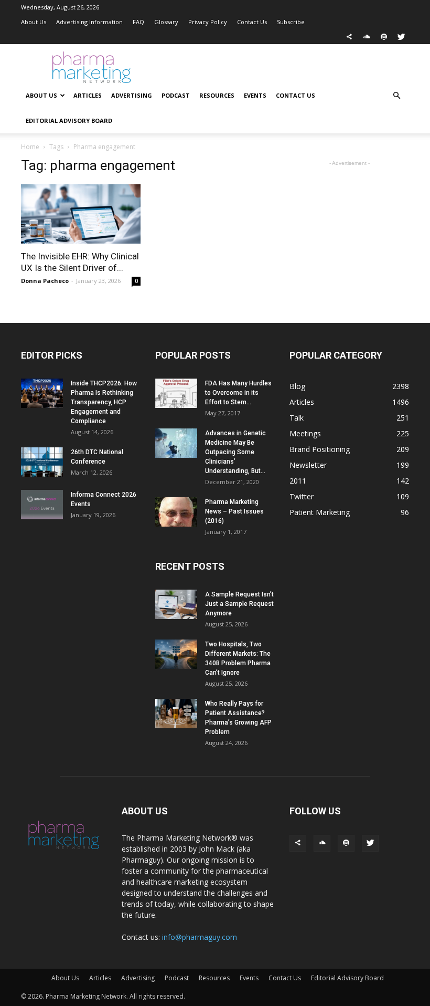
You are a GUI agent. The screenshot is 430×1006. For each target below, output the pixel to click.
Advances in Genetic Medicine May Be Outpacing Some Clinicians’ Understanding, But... (235, 452)
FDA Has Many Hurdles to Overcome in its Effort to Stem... (238, 393)
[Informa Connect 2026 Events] (42, 504)
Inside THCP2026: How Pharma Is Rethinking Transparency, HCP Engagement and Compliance (104, 402)
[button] (396, 96)
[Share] (349, 36)
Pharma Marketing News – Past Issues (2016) (234, 511)
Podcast (176, 95)
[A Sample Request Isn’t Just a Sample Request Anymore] (176, 604)
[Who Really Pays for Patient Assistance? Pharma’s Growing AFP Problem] (176, 713)
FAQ (138, 22)
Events (255, 95)
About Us (33, 22)
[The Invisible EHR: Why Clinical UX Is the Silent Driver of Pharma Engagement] (81, 214)
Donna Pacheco (45, 281)
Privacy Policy (207, 22)
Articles (87, 95)
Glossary (166, 22)
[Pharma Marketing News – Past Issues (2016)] (176, 512)
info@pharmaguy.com (199, 937)
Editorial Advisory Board (69, 120)
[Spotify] (384, 36)
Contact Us (252, 22)
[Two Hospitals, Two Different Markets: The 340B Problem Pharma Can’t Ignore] (176, 654)
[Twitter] (401, 36)
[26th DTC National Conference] (42, 462)
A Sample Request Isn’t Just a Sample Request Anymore (239, 604)
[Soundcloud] (366, 36)
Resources (216, 95)
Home (30, 146)
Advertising (131, 95)
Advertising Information (89, 22)
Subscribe (291, 22)
